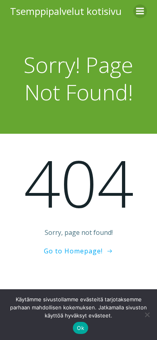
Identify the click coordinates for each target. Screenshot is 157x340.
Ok (80, 328)
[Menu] (140, 11)
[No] (147, 315)
